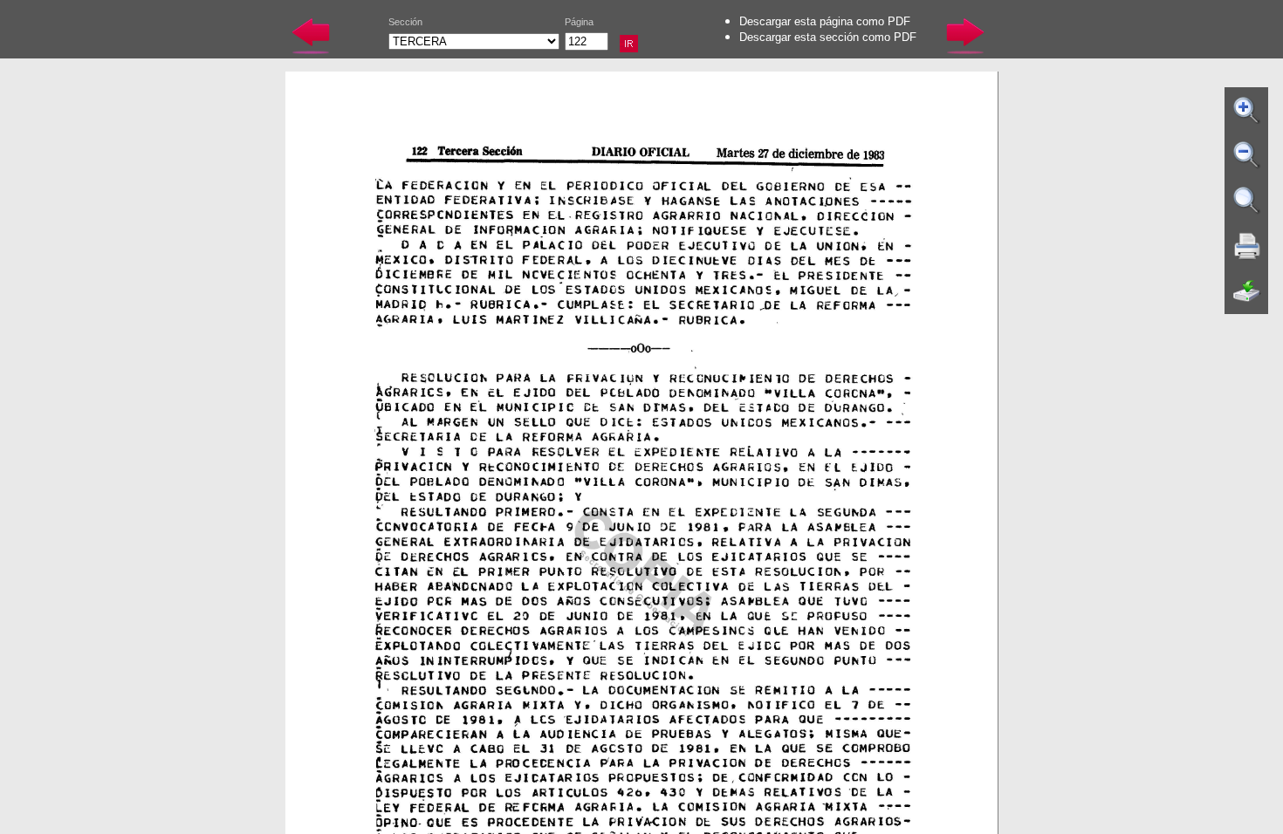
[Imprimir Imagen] (1247, 246)
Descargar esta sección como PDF (827, 37)
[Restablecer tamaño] (1247, 201)
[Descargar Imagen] (1247, 291)
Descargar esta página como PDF (824, 21)
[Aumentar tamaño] (1247, 110)
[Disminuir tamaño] (1247, 155)
